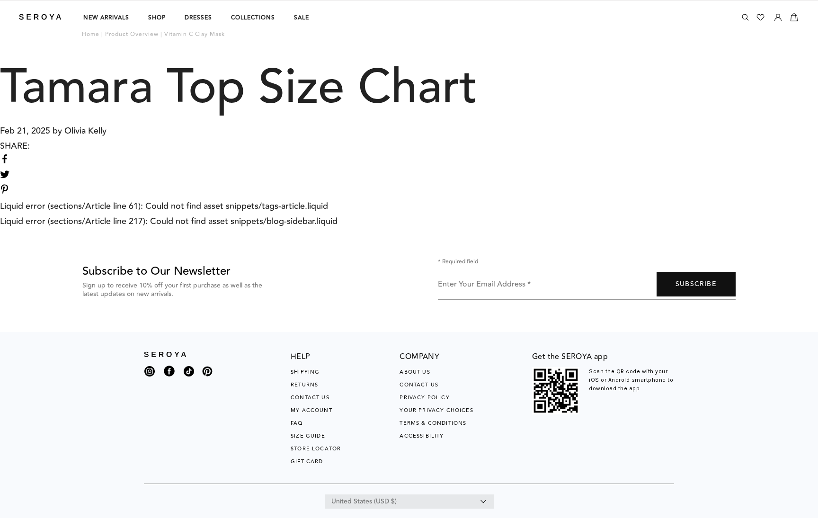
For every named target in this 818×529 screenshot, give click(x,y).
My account (311, 410)
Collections (253, 17)
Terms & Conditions (433, 423)
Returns (304, 385)
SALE (301, 17)
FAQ (297, 423)
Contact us (419, 385)
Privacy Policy (424, 398)
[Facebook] (169, 377)
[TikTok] (189, 373)
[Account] (778, 15)
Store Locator (316, 449)
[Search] (745, 17)
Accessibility (422, 436)
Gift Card (307, 461)
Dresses (198, 17)
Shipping (305, 372)
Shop (157, 17)
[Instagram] (149, 373)
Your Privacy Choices (436, 410)
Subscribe (696, 284)
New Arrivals (106, 17)
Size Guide (308, 436)
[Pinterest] (207, 377)
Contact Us (310, 398)
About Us (415, 372)
